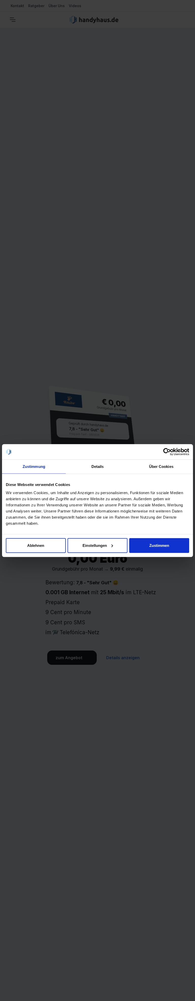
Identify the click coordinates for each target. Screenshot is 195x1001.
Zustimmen (159, 545)
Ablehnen (35, 545)
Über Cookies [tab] (161, 466)
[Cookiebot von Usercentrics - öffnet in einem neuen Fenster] (167, 452)
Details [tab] (97, 466)
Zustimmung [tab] (34, 466)
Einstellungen (95, 545)
